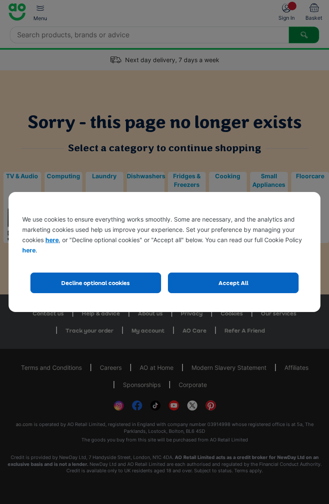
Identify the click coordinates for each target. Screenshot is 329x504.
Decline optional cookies (95, 282)
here (52, 239)
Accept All (233, 282)
